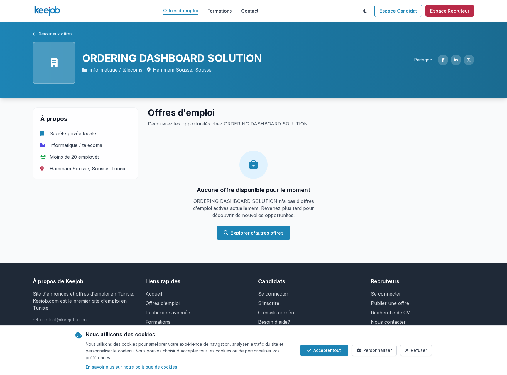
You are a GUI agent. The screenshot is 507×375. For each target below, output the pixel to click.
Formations (219, 11)
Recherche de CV (390, 312)
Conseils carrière (277, 312)
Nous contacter (388, 322)
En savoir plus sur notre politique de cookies (131, 366)
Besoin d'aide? (274, 322)
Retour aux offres (55, 33)
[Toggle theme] (365, 11)
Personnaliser (377, 350)
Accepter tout (327, 350)
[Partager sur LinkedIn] (456, 60)
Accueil (154, 294)
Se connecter (273, 294)
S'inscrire (268, 303)
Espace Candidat (398, 11)
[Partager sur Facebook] (443, 60)
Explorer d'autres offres (257, 233)
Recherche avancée (168, 312)
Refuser (419, 350)
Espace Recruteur (449, 11)
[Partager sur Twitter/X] (469, 60)
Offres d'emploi (180, 10)
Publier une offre (390, 303)
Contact (249, 11)
